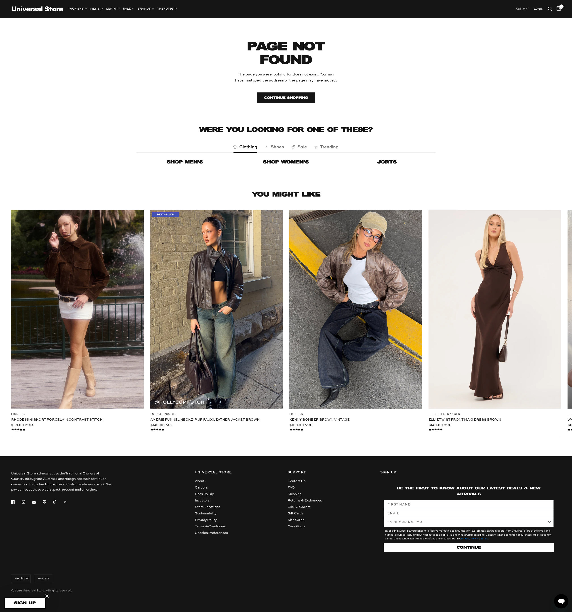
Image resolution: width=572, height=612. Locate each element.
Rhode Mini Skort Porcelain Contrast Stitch (57, 419)
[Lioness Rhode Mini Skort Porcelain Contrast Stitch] (77, 309)
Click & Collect (299, 507)
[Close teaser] (47, 596)
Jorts (387, 162)
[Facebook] (16, 502)
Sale (127, 8)
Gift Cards (295, 513)
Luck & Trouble (163, 414)
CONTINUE (469, 547)
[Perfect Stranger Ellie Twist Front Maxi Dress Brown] (495, 309)
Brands (144, 8)
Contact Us (296, 481)
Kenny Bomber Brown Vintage (319, 419)
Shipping (295, 494)
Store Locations (207, 507)
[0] (557, 9)
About (199, 481)
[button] (25, 603)
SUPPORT (297, 472)
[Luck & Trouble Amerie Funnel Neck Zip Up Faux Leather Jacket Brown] (216, 309)
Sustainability (206, 513)
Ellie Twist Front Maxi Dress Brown (465, 419)
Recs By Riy (204, 494)
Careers (201, 487)
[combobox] (467, 522)
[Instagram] (27, 502)
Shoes (277, 147)
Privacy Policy (206, 520)
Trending (165, 8)
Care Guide (296, 526)
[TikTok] (58, 502)
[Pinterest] (48, 502)
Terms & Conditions (210, 526)
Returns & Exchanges (305, 500)
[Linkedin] (68, 502)
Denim (111, 8)
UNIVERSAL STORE (213, 472)
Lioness (18, 414)
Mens (94, 8)
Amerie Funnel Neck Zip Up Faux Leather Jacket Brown (205, 419)
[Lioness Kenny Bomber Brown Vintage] (355, 309)
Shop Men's (185, 162)
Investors (202, 500)
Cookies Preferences (211, 533)
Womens (76, 8)
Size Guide (296, 520)
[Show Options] (549, 522)
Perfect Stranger (445, 414)
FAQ (291, 487)
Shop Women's (286, 162)
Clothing (248, 147)
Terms (484, 539)
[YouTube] (37, 502)
